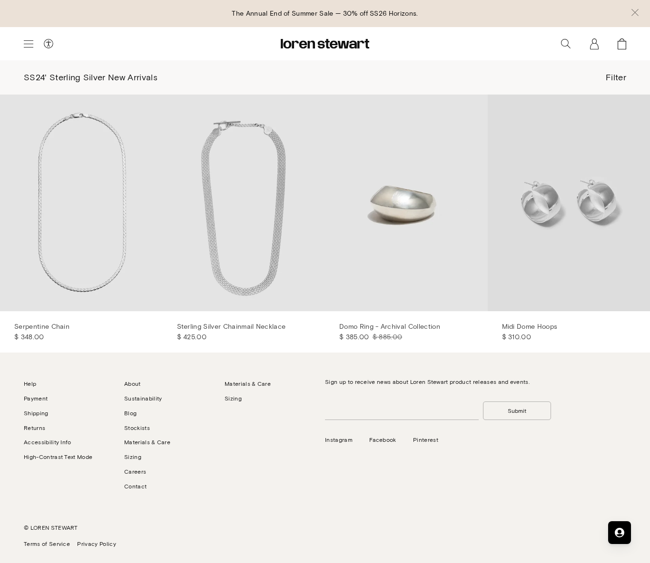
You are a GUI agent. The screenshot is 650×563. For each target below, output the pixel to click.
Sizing (132, 456)
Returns (34, 427)
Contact (135, 486)
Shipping (36, 413)
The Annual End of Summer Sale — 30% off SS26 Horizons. (325, 13)
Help (30, 383)
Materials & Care (147, 442)
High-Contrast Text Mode (58, 456)
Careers (135, 471)
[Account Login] (594, 43)
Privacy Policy (96, 543)
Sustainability (143, 398)
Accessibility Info (47, 442)
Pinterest (425, 439)
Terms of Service (47, 543)
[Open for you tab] (619, 532)
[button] (635, 13)
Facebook (382, 439)
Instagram (339, 439)
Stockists (137, 427)
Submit (517, 410)
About (132, 383)
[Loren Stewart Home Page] (325, 43)
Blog (130, 413)
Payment (36, 398)
